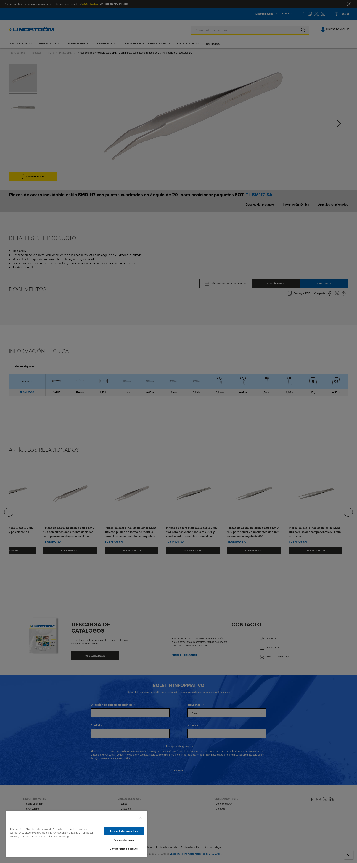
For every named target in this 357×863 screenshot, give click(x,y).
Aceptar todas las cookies (124, 831)
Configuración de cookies (124, 849)
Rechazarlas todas (124, 840)
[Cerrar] (140, 818)
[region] (76, 833)
